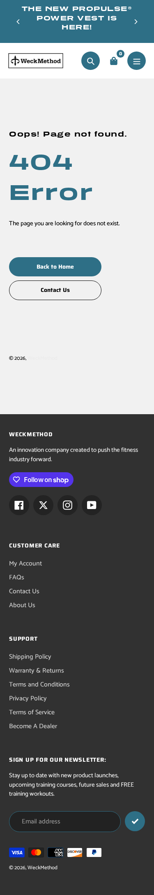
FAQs (16, 577)
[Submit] (135, 821)
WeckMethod (42, 358)
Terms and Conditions (39, 684)
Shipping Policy (30, 656)
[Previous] (18, 22)
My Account (25, 563)
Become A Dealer (33, 726)
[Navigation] (136, 61)
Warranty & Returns (36, 670)
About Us (22, 605)
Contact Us (24, 591)
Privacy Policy (28, 698)
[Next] (135, 22)
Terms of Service (32, 712)
